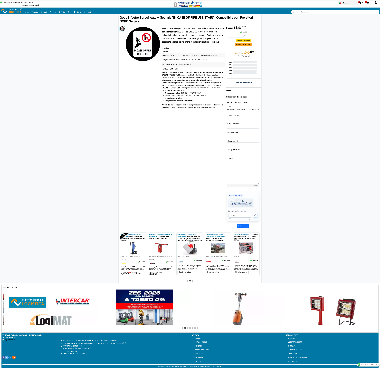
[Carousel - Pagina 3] (192, 281)
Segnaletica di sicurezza (182, 64)
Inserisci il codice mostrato (237, 211)
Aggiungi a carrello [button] (243, 40)
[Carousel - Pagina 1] (187, 281)
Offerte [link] (62, 12)
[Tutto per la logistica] (11, 11)
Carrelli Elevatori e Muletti (185, 256)
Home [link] (26, 12)
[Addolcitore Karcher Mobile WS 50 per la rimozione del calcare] (124, 263)
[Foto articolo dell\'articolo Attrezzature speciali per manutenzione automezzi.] (218, 248)
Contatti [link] (87, 12)
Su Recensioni (244, 56)
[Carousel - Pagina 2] (190, 281)
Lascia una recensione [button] (244, 82)
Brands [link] (70, 12)
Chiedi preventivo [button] (185, 272)
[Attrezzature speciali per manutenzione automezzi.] (208, 262)
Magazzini (236, 256)
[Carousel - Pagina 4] (190, 328)
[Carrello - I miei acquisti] (368, 3)
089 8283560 (28, 2)
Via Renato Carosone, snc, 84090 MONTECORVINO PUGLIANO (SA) (101, 343)
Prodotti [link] (53, 12)
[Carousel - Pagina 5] (192, 328)
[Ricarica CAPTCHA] (255, 215)
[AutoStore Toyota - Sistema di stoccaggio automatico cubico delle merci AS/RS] (236, 262)
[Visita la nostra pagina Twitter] (7, 357)
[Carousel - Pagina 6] (195, 328)
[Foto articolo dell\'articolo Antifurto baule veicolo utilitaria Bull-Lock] (161, 248)
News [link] (79, 12)
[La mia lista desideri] (361, 3)
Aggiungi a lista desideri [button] (243, 44)
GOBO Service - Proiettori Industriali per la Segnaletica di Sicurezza (192, 55)
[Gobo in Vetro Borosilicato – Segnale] (143, 43)
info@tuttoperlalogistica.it (30, 5)
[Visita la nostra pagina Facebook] (3, 357)
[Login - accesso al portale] (376, 2)
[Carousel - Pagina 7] (197, 328)
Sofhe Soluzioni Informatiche (171, 366)
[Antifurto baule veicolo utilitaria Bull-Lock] (152, 263)
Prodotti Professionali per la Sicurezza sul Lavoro (188, 60)
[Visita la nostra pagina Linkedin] (10, 357)
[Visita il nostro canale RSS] (14, 357)
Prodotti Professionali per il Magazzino (216, 256)
